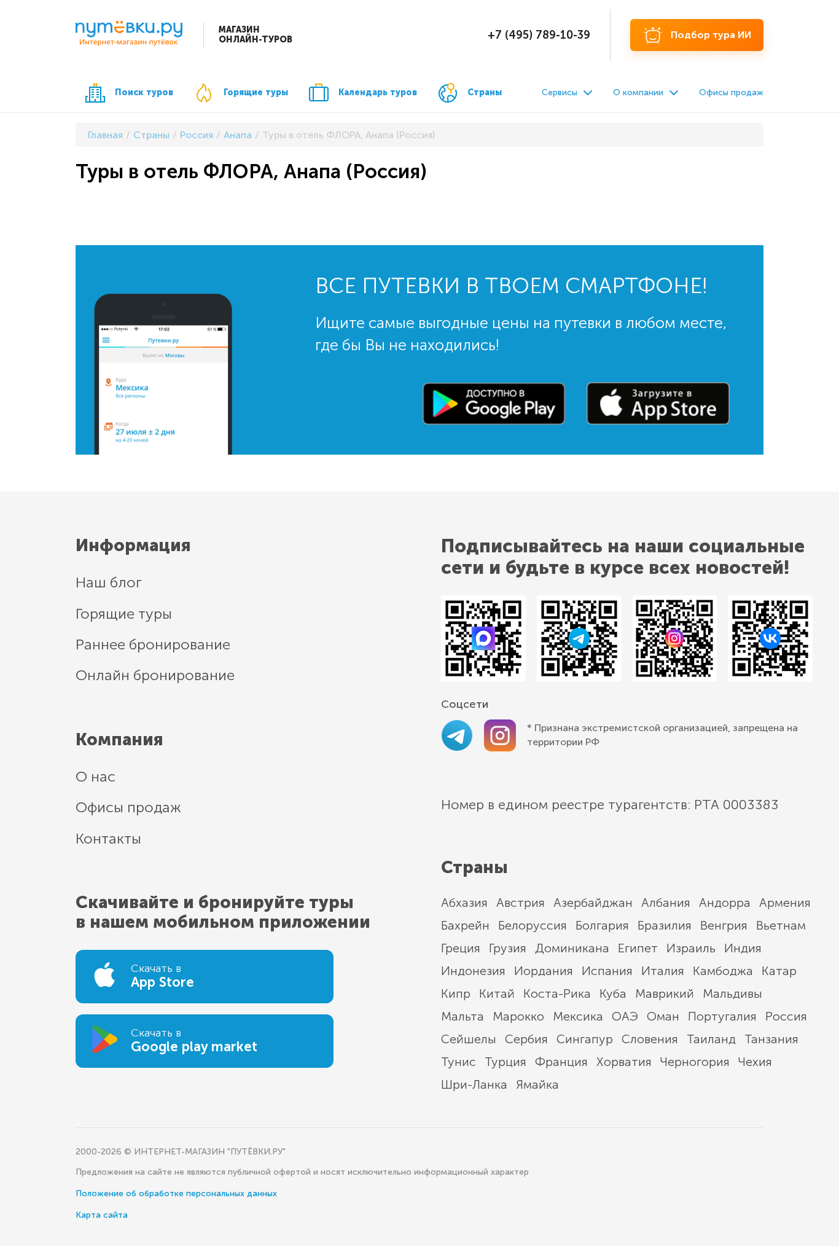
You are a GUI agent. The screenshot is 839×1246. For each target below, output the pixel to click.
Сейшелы (468, 1039)
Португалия (722, 1016)
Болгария (602, 925)
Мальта (462, 1016)
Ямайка (537, 1084)
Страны (484, 92)
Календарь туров (377, 92)
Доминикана (572, 948)
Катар (779, 970)
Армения (785, 902)
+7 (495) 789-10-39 (539, 35)
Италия (662, 970)
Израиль (691, 948)
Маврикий (664, 993)
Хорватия (624, 1061)
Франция (561, 1061)
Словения (650, 1039)
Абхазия (464, 902)
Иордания (543, 970)
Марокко (518, 1016)
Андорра (725, 902)
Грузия (507, 948)
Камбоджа (723, 970)
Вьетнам (781, 925)
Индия (743, 948)
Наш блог (109, 582)
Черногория (695, 1061)
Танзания (771, 1039)
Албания (665, 902)
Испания (607, 970)
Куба (612, 993)
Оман (663, 1016)
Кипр (455, 993)
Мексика (578, 1016)
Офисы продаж (731, 92)
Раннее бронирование (153, 644)
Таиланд (711, 1039)
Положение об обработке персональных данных (176, 1193)
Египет (638, 948)
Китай (497, 993)
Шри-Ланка (474, 1084)
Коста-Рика (557, 993)
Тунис (458, 1061)
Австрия (520, 902)
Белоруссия (532, 925)
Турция (505, 1061)
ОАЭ (625, 1016)
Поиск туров (144, 92)
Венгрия (723, 925)
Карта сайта (102, 1215)
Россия (786, 1016)
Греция (460, 948)
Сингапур (584, 1039)
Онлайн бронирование (155, 675)
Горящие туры (256, 92)
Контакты (108, 838)
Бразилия (665, 925)
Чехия (755, 1061)
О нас (95, 776)
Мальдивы (732, 993)
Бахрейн (465, 925)
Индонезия (473, 970)
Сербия (526, 1039)
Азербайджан (593, 902)
